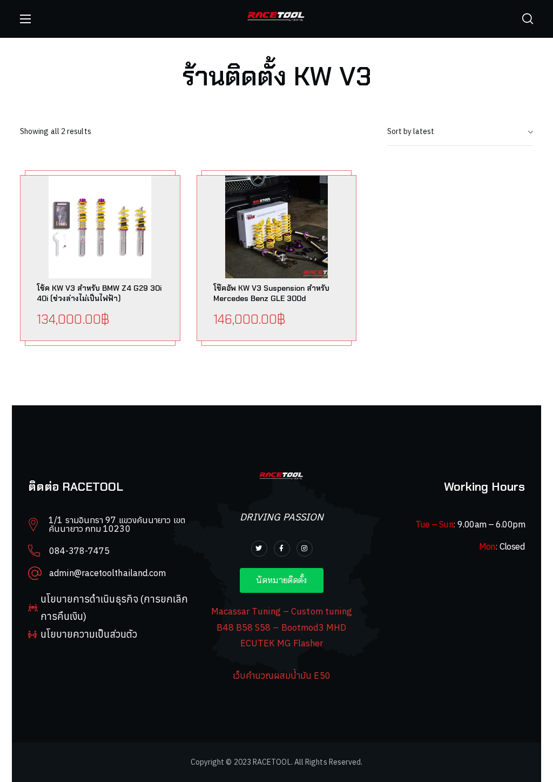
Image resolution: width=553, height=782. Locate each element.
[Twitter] (259, 548)
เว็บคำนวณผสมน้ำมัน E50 (281, 675)
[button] (527, 18)
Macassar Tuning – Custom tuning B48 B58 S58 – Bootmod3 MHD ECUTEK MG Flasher (282, 627)
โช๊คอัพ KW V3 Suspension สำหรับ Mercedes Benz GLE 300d (271, 293)
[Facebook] (282, 548)
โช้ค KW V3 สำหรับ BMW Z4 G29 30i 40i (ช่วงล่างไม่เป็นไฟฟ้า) (99, 293)
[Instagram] (304, 548)
